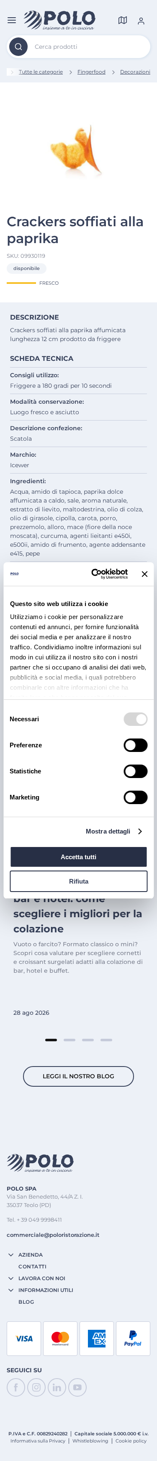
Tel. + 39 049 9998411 (34, 1219)
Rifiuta (78, 881)
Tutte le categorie (41, 72)
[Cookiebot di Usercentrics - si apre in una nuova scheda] (95, 574)
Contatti (32, 1266)
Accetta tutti (78, 856)
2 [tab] (69, 1040)
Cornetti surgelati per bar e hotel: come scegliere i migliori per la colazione (77, 906)
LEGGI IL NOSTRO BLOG (78, 1076)
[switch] (135, 745)
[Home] (59, 20)
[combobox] (78, 46)
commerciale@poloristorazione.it (53, 1234)
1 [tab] (51, 1040)
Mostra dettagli (108, 831)
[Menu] (12, 20)
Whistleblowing (90, 1441)
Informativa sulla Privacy (37, 1441)
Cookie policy (131, 1441)
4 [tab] (106, 1040)
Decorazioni (135, 72)
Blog (26, 1302)
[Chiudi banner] (144, 574)
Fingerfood (91, 72)
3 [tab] (88, 1040)
